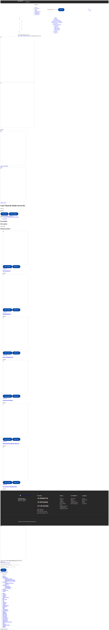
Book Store (5, 582)
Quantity (2, 210)
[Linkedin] (88, 2)
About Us (4, 576)
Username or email (4, 564)
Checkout (4, 602)
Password (2, 566)
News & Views (5, 590)
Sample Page (5, 620)
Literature (27, 35)
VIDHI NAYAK (8, 587)
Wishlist (4, 626)
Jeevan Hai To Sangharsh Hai (10, 486)
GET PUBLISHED (8, 578)
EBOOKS (7, 584)
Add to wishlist (13, 213)
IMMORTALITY (7, 314)
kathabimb (4, 612)
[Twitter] (85, 2)
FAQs (4, 608)
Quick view (16, 266)
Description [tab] (3, 221)
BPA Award (5, 599)
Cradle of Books (23, 35)
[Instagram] (87, 2)
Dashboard (5, 606)
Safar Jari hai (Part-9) (8, 357)
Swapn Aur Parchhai (8, 400)
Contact (4, 591)
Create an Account (6, 562)
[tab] (56, 218)
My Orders (5, 616)
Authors (4, 589)
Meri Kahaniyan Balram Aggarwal (11, 443)
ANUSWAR (7, 586)
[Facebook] (83, 2)
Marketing (4, 613)
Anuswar (4, 595)
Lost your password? (4, 572)
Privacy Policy (5, 619)
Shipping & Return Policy (7, 621)
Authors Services (6, 597)
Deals (4, 607)
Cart (3, 600)
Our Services (5, 618)
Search (61, 9)
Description (5, 218)
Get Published (5, 577)
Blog (3, 598)
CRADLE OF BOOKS (9, 583)
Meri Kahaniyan (7, 270)
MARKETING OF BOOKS (10, 581)
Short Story (11, 215)
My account (5, 614)
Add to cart (4, 213)
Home (19, 35)
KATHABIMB (8, 588)
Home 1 (4, 611)
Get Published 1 (5, 610)
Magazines (5, 585)
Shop (4, 622)
